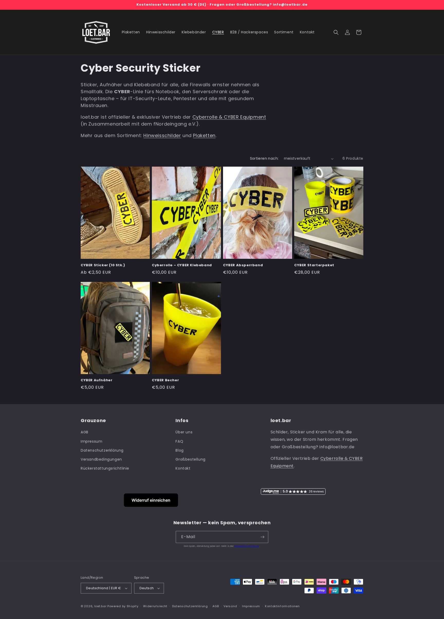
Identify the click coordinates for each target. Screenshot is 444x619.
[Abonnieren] (262, 537)
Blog (179, 450)
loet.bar (100, 606)
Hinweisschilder (162, 135)
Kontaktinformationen (282, 606)
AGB (84, 432)
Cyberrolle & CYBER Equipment (229, 117)
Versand (230, 606)
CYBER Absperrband (243, 265)
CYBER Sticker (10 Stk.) (103, 265)
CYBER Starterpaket (314, 265)
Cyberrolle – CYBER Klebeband (182, 265)
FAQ (179, 441)
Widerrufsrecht (155, 606)
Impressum (91, 441)
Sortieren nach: (264, 158)
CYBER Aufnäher (96, 380)
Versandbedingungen (101, 459)
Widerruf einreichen (151, 500)
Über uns (183, 432)
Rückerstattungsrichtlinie (105, 468)
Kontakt (182, 468)
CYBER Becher (165, 380)
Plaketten (204, 135)
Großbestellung (190, 459)
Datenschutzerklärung (102, 450)
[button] (336, 32)
